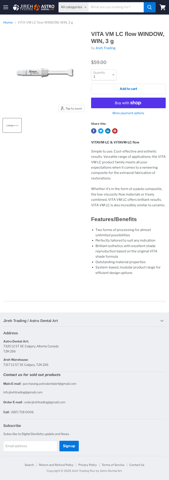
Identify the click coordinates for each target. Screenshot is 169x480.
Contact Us (136, 465)
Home (8, 22)
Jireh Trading (106, 48)
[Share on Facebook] (93, 131)
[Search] (150, 7)
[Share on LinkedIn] (107, 131)
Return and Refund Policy (56, 465)
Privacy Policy (87, 465)
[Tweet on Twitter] (100, 131)
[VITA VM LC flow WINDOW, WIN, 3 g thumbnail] (12, 125)
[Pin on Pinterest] (115, 131)
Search (29, 465)
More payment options (128, 113)
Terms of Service (113, 465)
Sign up (69, 446)
